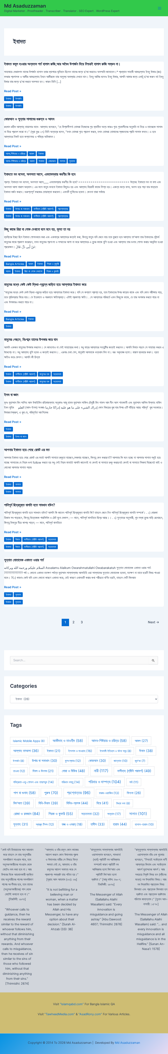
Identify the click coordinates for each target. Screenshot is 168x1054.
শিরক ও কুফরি (52, 271)
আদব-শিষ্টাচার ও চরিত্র (16, 161)
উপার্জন (18, 98)
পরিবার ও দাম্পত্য (105, 782)
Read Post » (12, 91)
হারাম (120, 824)
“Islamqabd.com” (72, 1004)
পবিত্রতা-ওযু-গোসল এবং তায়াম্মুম (33, 782)
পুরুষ (51, 793)
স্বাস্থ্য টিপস (45, 824)
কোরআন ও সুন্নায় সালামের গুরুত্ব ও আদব (29, 119)
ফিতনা (134, 793)
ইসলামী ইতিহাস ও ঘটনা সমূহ (115, 751)
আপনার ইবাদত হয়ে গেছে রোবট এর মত (27, 449)
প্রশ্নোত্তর (63, 208)
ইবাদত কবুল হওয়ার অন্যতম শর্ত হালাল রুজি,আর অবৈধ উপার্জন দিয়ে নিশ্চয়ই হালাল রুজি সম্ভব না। (62, 64)
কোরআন (52, 161)
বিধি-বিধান (48, 803)
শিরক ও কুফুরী (53, 263)
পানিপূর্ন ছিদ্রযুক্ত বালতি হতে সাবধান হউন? (29, 505)
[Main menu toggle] (159, 8)
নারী (101, 770)
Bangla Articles (15, 263)
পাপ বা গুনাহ (25, 793)
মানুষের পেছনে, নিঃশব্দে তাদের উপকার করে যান (31, 339)
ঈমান (17, 539)
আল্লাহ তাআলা (26, 751)
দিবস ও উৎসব (43, 771)
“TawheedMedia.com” (59, 1014)
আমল (31, 153)
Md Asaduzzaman (25, 6)
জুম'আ (140, 760)
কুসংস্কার (73, 761)
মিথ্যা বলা (123, 803)
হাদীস (98, 824)
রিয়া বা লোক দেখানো (33, 271)
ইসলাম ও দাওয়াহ (80, 751)
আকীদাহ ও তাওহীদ (68, 740)
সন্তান (114, 814)
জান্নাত (120, 761)
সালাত (18, 484)
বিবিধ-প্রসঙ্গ (77, 803)
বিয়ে (102, 803)
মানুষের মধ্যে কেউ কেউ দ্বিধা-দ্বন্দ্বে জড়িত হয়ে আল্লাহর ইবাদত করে (45, 284)
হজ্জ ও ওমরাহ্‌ (72, 824)
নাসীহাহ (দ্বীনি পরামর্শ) (44, 208)
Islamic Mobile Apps (29, 741)
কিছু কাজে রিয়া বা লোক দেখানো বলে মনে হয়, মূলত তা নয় (37, 229)
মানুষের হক (44, 374)
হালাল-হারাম (144, 824)
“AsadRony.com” (90, 1014)
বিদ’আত (21, 803)
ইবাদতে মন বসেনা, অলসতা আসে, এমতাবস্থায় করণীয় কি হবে (39, 174)
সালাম (62, 161)
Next (153, 622)
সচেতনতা (57, 374)
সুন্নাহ (72, 161)
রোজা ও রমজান (27, 813)
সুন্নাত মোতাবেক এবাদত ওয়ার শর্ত (24, 560)
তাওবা (19, 771)
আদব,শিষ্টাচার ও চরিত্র (15, 153)
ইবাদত (8, 98)
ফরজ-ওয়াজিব (109, 793)
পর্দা (133, 782)
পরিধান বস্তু (70, 782)
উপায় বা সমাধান (22, 208)
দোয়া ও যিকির (73, 771)
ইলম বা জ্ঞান (11, 394)
